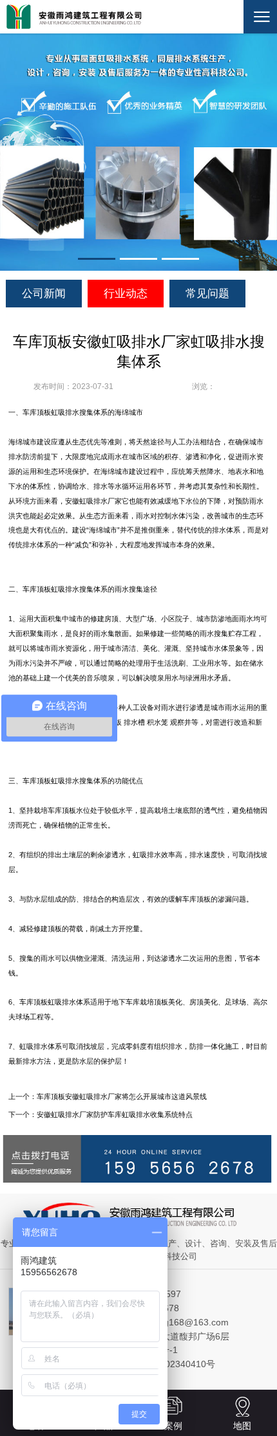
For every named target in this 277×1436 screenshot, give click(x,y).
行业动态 (126, 293)
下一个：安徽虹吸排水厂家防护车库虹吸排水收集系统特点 (100, 1114)
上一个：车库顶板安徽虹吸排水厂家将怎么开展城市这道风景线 (107, 1096)
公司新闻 (44, 293)
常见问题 (207, 293)
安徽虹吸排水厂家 (93, 501)
